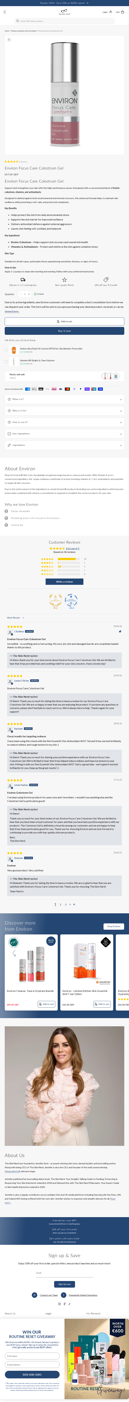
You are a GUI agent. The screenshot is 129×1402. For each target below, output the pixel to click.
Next (127, 928)
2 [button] (60, 904)
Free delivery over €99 (64, 1220)
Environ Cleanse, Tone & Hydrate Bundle (30, 990)
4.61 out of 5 (72, 548)
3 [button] (65, 904)
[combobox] (64, 21)
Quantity (9, 294)
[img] (14, 626)
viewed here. (12, 311)
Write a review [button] (64, 581)
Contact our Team (49, 1295)
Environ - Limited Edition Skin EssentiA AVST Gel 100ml (84, 992)
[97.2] (55, 600)
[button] (120, 12)
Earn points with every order (64, 1238)
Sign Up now (64, 1284)
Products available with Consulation (24, 31)
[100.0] (71, 600)
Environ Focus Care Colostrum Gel (51, 31)
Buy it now (64, 330)
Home (7, 31)
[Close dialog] (122, 1323)
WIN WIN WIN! (32, 1374)
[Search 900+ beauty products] (17, 21)
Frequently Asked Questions (83, 1295)
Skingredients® (12, 1171)
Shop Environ (113, 926)
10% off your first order (64, 1229)
